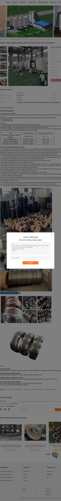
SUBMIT (30, 263)
